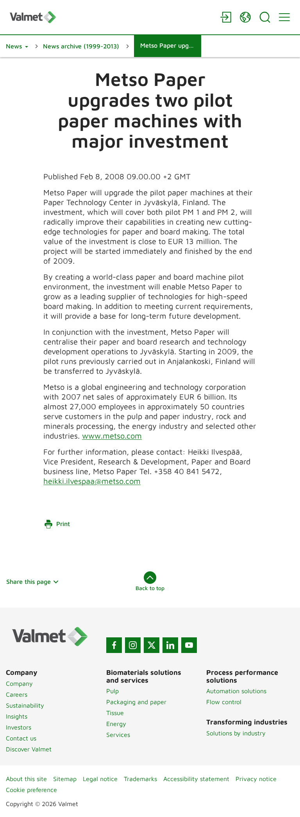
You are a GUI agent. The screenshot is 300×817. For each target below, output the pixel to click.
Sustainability (25, 705)
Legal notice (100, 778)
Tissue (115, 712)
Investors (18, 727)
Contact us (21, 738)
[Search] (265, 17)
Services (118, 734)
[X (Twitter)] (151, 645)
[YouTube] (189, 645)
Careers (16, 694)
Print (63, 523)
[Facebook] (114, 645)
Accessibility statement (196, 778)
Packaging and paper (136, 701)
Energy (116, 723)
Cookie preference (31, 789)
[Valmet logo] (111, 17)
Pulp (112, 690)
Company (19, 683)
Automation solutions (236, 690)
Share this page (28, 581)
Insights (16, 716)
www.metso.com (112, 435)
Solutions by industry (236, 733)
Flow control (223, 701)
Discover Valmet (29, 749)
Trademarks (140, 778)
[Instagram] (133, 645)
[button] (17, 46)
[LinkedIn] (170, 645)
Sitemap (65, 778)
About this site (26, 778)
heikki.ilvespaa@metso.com (92, 480)
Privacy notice (256, 778)
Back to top (150, 588)
